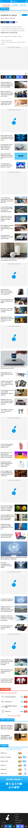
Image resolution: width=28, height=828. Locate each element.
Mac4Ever (2, 11)
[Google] (13, 784)
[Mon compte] (27, 1)
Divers (6, 11)
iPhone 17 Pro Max (6, 757)
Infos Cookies (18, 824)
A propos (17, 816)
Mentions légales (19, 820)
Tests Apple (15, 5)
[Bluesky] (15, 787)
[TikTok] (10, 787)
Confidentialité (18, 822)
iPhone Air (3, 769)
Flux (3, 824)
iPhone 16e (4, 773)
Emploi (16, 818)
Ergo (3, 18)
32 (17, 22)
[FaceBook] (18, 784)
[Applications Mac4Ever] (7, 784)
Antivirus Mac (23, 5)
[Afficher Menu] (1, 1)
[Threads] (16, 784)
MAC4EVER (14, 1)
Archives (4, 822)
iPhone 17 (3, 765)
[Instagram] (12, 787)
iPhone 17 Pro (4, 761)
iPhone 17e (4, 753)
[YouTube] (20, 784)
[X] (10, 784)
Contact (17, 814)
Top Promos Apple (6, 5)
